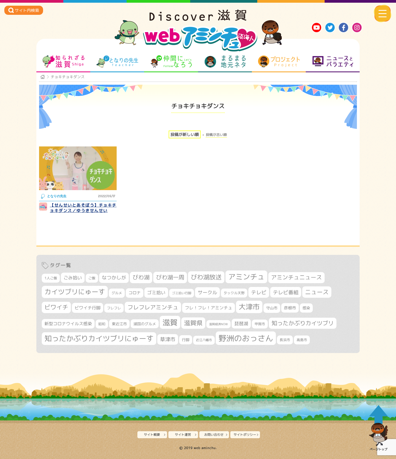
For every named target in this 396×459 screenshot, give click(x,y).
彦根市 (290, 308)
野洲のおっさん (245, 338)
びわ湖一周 (170, 277)
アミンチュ (246, 277)
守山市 (271, 308)
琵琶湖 (241, 323)
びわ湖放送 (206, 277)
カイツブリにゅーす (74, 291)
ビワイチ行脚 (87, 307)
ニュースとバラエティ (333, 61)
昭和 (101, 323)
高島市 (302, 339)
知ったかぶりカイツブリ (303, 323)
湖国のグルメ (144, 323)
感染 (306, 307)
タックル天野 (234, 292)
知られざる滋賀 (63, 61)
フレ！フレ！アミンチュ (208, 307)
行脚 (185, 339)
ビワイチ (56, 307)
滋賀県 (193, 323)
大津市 (249, 306)
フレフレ (114, 308)
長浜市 (285, 339)
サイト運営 (183, 434)
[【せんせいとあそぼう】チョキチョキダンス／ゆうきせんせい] (78, 168)
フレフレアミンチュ (152, 307)
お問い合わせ (214, 434)
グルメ (117, 292)
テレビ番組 (285, 292)
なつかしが (114, 277)
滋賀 (170, 322)
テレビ (258, 292)
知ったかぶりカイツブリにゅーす (99, 338)
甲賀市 (260, 323)
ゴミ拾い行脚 (181, 293)
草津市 (167, 339)
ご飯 (91, 278)
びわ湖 (141, 277)
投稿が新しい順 (185, 134)
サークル (207, 292)
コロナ (134, 293)
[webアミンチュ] (198, 19)
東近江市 (119, 324)
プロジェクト (279, 61)
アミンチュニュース (296, 277)
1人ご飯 (50, 278)
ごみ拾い (73, 277)
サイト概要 (152, 434)
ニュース (317, 292)
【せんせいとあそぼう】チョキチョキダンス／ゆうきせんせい (83, 207)
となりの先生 (117, 61)
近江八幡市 (204, 340)
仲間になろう (171, 61)
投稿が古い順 (216, 134)
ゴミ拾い (156, 292)
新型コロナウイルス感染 (68, 324)
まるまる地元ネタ (225, 61)
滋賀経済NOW (218, 324)
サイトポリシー (245, 434)
